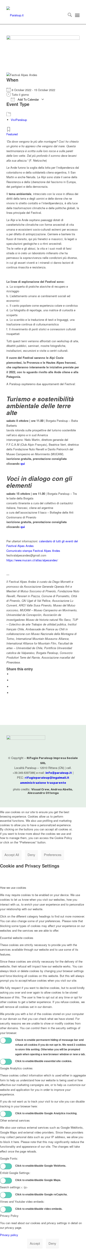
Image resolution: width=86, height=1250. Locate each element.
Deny (31, 854)
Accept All (11, 854)
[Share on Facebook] (12, 674)
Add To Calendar (28, 99)
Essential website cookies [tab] (16, 938)
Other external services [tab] (15, 1120)
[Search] (67, 15)
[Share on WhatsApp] (12, 686)
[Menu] (77, 15)
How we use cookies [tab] (13, 887)
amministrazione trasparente (43, 782)
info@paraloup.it (58, 772)
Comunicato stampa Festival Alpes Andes (33, 551)
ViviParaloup (19, 120)
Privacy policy (9, 1235)
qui (23, 463)
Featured (12, 134)
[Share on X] (12, 680)
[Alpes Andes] (43, 52)
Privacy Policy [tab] (9, 1216)
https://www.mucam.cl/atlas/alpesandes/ (32, 560)
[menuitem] (67, 15)
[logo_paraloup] (35, 15)
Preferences (53, 854)
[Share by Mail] (12, 693)
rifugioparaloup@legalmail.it (47, 777)
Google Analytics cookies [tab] (16, 1068)
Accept (35, 1243)
